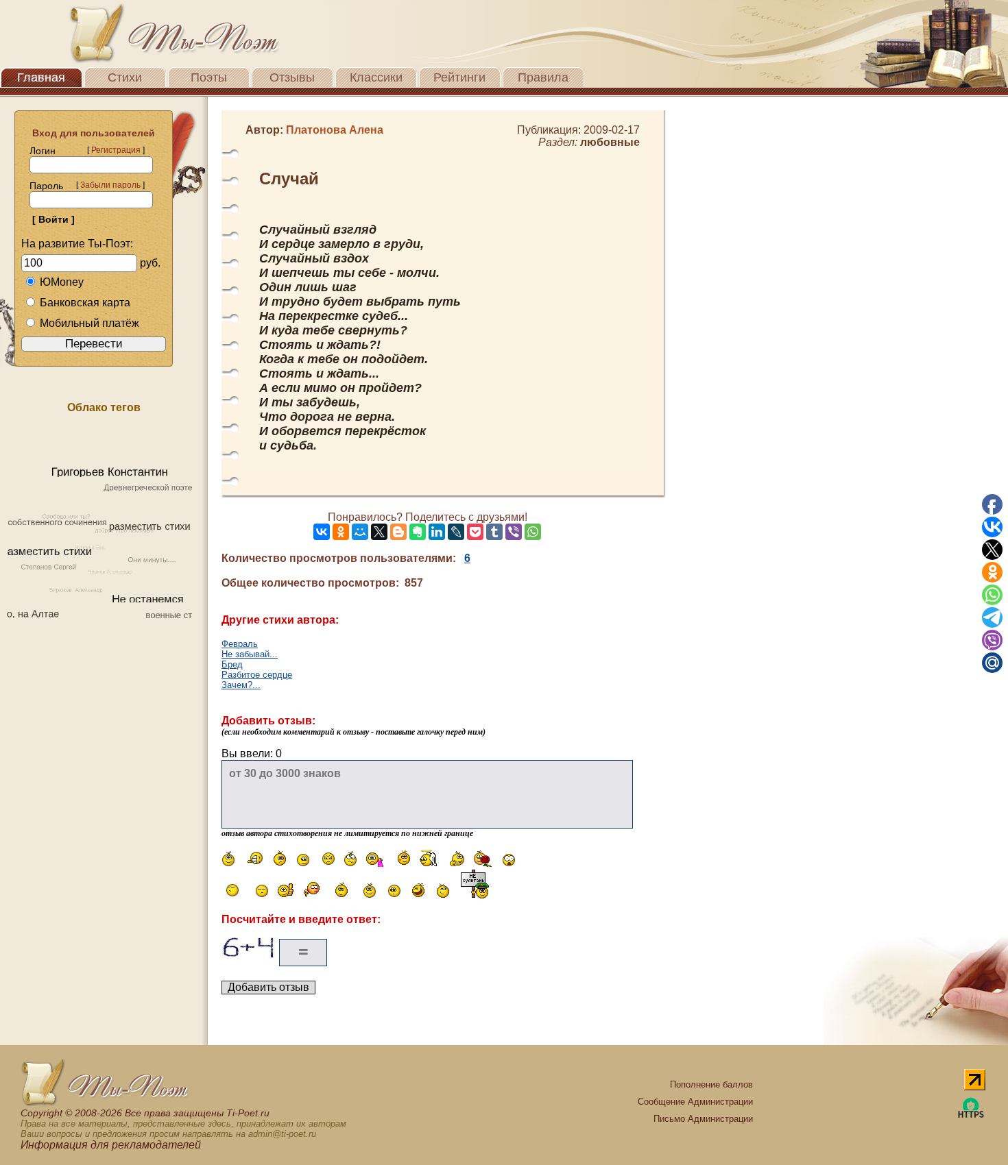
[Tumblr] (494, 532)
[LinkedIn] (437, 532)
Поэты (209, 77)
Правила (543, 77)
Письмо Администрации (703, 1119)
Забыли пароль (110, 185)
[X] (379, 532)
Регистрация (116, 150)
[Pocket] (475, 532)
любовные (610, 142)
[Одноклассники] (341, 532)
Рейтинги (459, 77)
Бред (232, 664)
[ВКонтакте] (321, 532)
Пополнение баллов (711, 1084)
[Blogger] (398, 532)
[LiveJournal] (456, 532)
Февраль (239, 644)
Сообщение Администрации (695, 1101)
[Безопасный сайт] (971, 1115)
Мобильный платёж (89, 323)
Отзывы (292, 77)
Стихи (125, 77)
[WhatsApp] (533, 532)
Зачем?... (241, 685)
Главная (41, 77)
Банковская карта (85, 302)
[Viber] (513, 532)
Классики (376, 77)
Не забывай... (249, 654)
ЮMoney (62, 282)
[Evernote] (417, 532)
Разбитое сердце (256, 675)
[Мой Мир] (360, 532)
